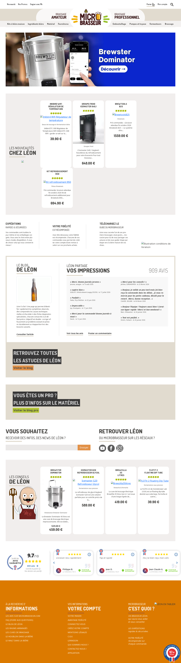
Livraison (73, 640)
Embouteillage (119, 24)
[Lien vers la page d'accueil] (90, 18)
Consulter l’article (25, 334)
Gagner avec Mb (36, 4)
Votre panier (74, 616)
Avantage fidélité (77, 620)
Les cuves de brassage (17, 632)
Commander (56, 128)
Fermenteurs (155, 24)
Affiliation (73, 653)
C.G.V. (70, 636)
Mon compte (162, 4)
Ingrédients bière (36, 24)
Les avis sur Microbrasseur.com (23, 616)
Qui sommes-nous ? (78, 644)
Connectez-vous (76, 624)
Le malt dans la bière (17, 640)
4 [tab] (96, 83)
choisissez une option (56, 111)
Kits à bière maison (16, 24)
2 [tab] (88, 83)
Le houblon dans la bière (19, 636)
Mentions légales (77, 632)
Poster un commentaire (99, 333)
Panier (149, 4)
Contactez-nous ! (77, 648)
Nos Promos (22, 4)
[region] (106, 134)
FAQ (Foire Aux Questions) (19, 620)
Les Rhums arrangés (16, 628)
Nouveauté (11, 4)
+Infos (80, 168)
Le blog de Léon (14, 624)
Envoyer (84, 447)
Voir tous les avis (75, 333)
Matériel (51, 24)
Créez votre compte (78, 628)
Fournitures (63, 24)
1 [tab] (84, 83)
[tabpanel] (90, 59)
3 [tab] (92, 83)
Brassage (169, 24)
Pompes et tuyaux (138, 24)
